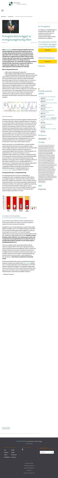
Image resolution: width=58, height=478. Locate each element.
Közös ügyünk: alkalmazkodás (47, 115)
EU (45, 155)
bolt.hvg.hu (13, 457)
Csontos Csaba (34, 42)
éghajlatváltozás (42, 179)
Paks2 (49, 172)
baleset (40, 148)
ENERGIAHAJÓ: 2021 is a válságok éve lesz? (48, 129)
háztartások (41, 160)
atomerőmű (52, 145)
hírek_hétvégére (47, 160)
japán (53, 160)
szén (52, 174)
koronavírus (54, 165)
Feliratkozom (48, 61)
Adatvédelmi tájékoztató (29, 465)
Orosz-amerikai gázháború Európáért (47, 124)
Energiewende (41, 155)
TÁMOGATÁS (48, 50)
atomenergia (46, 145)
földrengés (52, 157)
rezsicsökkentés (41, 174)
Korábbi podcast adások (45, 92)
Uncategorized (10, 16)
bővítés (44, 148)
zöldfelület (49, 176)
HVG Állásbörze (7, 457)
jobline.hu (6, 452)
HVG (5, 450)
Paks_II (52, 172)
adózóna (13, 452)
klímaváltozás (41, 165)
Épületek (54, 176)
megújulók (51, 167)
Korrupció (40, 167)
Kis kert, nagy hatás (46, 118)
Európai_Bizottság (50, 155)
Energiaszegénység (6, 428)
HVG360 (12, 450)
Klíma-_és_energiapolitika (43, 162)
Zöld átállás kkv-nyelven (46, 107)
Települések (41, 176)
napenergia (53, 169)
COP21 (48, 148)
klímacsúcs (52, 162)
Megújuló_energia (42, 169)
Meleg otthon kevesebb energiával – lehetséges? (49, 103)
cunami (52, 148)
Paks (45, 172)
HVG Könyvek (13, 454)
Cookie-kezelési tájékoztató (29, 468)
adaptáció (40, 145)
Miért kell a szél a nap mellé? (47, 100)
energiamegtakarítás (51, 150)
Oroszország (41, 172)
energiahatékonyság (42, 150)
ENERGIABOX (20, 441)
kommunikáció (47, 165)
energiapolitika (41, 153)
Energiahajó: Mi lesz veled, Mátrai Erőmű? (48, 120)
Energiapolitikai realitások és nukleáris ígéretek (47, 111)
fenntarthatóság (41, 157)
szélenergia (48, 174)
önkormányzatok (42, 181)
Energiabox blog (42, 189)
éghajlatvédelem (49, 179)
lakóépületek (46, 167)
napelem (47, 169)
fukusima (47, 157)
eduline (5, 454)
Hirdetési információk (29, 463)
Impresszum (29, 470)
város (45, 176)
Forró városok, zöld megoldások (48, 96)
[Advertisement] (19, 352)
